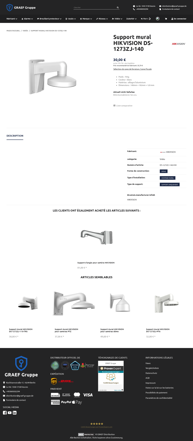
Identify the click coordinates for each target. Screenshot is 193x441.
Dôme (163, 171)
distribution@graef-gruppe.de (174, 6)
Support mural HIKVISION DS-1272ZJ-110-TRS (20, 330)
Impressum (151, 383)
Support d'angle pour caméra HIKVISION (95, 262)
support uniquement (169, 184)
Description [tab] (15, 135)
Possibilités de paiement (156, 392)
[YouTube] (10, 412)
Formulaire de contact (171, 9)
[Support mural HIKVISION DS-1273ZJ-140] (51, 78)
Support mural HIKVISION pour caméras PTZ (66, 330)
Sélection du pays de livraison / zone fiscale (132, 69)
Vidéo (162, 159)
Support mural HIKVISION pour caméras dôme (112, 330)
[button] (148, 18)
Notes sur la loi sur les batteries (160, 387)
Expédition (131, 63)
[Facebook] (5, 412)
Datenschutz (151, 373)
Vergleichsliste (152, 368)
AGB (148, 378)
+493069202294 (142, 9)
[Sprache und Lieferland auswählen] (157, 18)
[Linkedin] (15, 412)
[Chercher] (117, 7)
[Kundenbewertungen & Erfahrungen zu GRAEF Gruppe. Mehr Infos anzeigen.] (111, 375)
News (148, 363)
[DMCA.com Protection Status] (86, 434)
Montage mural (167, 178)
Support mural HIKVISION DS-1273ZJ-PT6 (157, 330)
